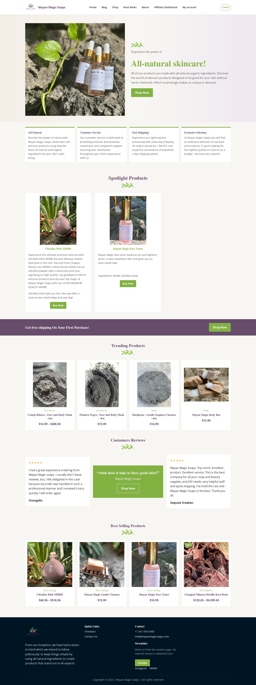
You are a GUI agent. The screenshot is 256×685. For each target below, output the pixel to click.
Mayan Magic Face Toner (128, 249)
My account (189, 7)
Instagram (141, 668)
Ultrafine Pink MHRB (58, 249)
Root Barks (130, 7)
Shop (115, 7)
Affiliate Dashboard (165, 7)
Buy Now (58, 305)
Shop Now (142, 93)
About (145, 7)
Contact (142, 662)
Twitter (153, 668)
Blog (104, 7)
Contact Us (91, 636)
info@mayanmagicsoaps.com (152, 636)
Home (92, 7)
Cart (225, 7)
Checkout (90, 631)
